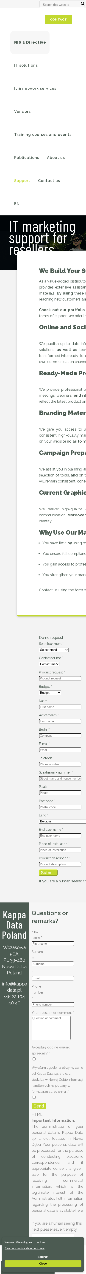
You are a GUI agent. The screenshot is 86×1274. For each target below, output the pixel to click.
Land (43, 815)
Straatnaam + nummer (56, 772)
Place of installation (54, 844)
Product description (54, 858)
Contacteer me (51, 658)
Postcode (47, 801)
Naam (44, 701)
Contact (58, 19)
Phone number (37, 992)
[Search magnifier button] (82, 3)
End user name (51, 829)
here (79, 1210)
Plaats (44, 787)
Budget (45, 686)
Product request (52, 672)
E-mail (44, 744)
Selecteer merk (51, 644)
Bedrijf (44, 729)
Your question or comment (53, 1013)
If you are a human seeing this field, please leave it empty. (57, 1226)
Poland (14, 973)
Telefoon (45, 758)
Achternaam (49, 715)
